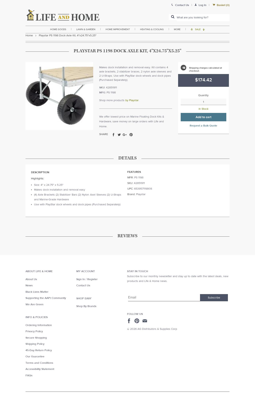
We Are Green (34, 304)
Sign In (80, 279)
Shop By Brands (86, 306)
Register (92, 279)
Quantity (203, 95)
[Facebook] (129, 321)
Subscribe (214, 297)
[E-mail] (145, 321)
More (177, 29)
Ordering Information (39, 325)
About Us (31, 279)
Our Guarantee (35, 356)
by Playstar (132, 100)
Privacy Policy (34, 331)
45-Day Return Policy (39, 350)
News (29, 285)
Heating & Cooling (152, 29)
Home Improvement (118, 29)
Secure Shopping (36, 338)
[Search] (173, 17)
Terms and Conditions (39, 363)
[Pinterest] (137, 321)
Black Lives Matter (37, 292)
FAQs (29, 375)
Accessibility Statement (40, 369)
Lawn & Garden (85, 29)
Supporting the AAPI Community (46, 298)
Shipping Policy (35, 344)
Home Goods (58, 29)
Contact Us (83, 285)
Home (29, 35)
